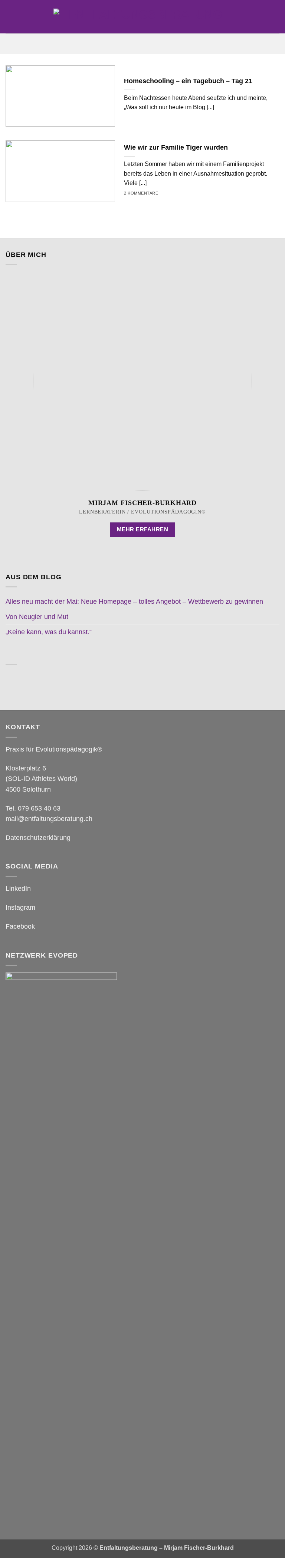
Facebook (20, 926)
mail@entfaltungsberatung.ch (49, 818)
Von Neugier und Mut (37, 616)
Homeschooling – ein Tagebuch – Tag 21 (188, 81)
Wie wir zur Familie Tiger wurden (176, 147)
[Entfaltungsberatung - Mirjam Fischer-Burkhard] (142, 17)
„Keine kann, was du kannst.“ (49, 632)
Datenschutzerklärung (38, 837)
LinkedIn (18, 888)
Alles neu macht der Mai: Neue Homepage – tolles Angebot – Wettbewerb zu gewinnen (134, 601)
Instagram (20, 907)
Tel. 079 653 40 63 (33, 808)
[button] (142, 43)
